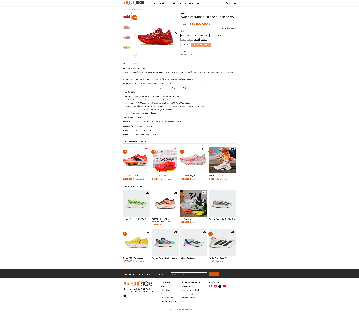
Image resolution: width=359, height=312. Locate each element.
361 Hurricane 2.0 (216, 176)
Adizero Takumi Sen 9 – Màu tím (222, 219)
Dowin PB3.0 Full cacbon (133, 258)
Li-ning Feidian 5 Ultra (131, 176)
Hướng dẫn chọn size (228, 28)
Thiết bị (183, 3)
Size (182, 31)
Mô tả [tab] (125, 63)
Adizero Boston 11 (187, 258)
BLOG (191, 3)
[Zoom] (135, 56)
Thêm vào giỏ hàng (200, 45)
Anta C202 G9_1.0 (187, 176)
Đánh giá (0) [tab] (134, 63)
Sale (197, 3)
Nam (148, 3)
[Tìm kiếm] (227, 3)
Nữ (154, 3)
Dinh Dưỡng (172, 3)
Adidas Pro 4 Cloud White (219, 258)
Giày (139, 9)
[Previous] (136, 35)
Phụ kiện (161, 3)
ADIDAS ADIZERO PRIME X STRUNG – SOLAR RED (162, 220)
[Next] (175, 35)
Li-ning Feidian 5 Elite (160, 176)
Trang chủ (126, 9)
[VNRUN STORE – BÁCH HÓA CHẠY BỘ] (133, 3)
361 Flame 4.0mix (187, 219)
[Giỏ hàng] (235, 3)
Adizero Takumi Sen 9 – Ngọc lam (165, 258)
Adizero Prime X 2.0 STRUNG (134, 219)
